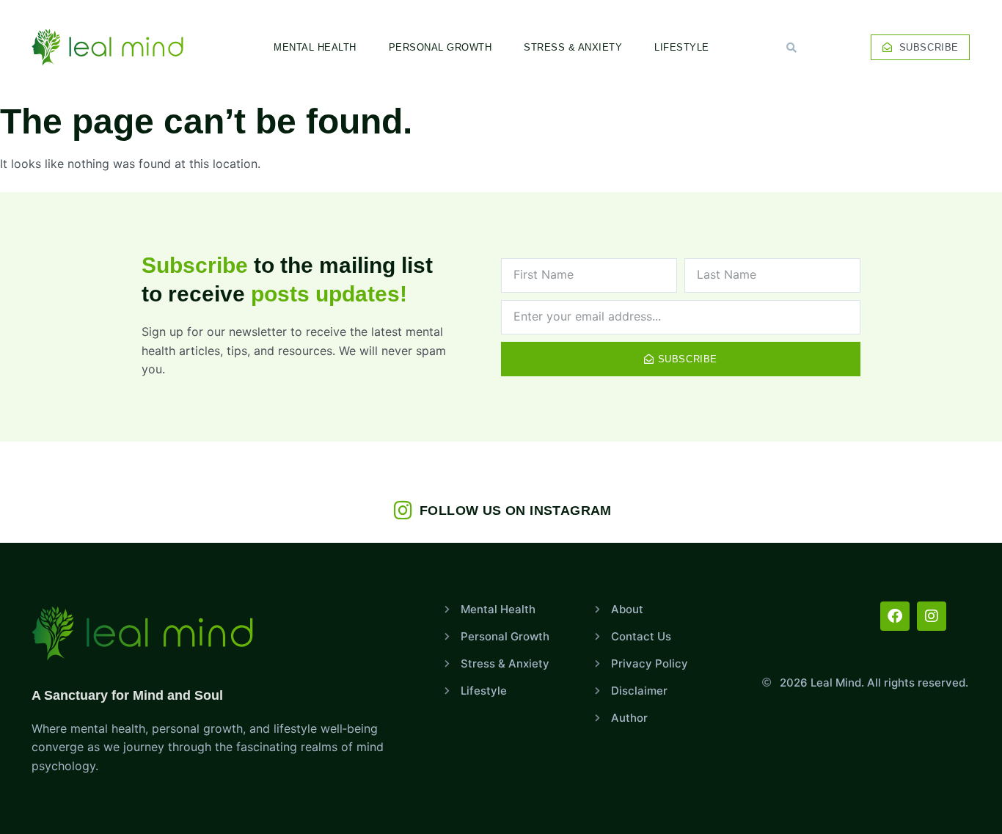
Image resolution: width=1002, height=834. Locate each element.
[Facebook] (895, 616)
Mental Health (315, 47)
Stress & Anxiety (573, 47)
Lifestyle (681, 47)
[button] (791, 47)
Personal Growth (440, 47)
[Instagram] (931, 616)
